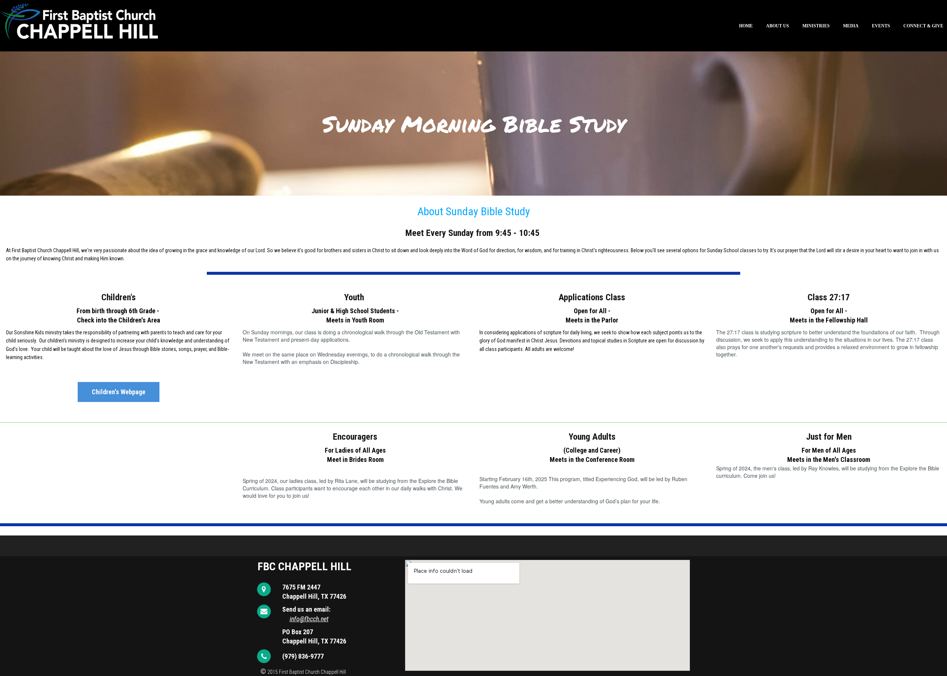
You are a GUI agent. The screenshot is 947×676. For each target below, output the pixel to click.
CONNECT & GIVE (923, 25)
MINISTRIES (816, 25)
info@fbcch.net (309, 618)
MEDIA (851, 25)
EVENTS (881, 25)
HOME (746, 25)
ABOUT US (777, 25)
